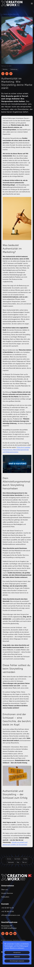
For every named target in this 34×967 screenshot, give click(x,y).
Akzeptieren (17, 952)
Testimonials (11, 862)
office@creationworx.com (10, 915)
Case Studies (17, 859)
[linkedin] (14, 933)
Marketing (5, 69)
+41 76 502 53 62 (7, 911)
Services (9, 859)
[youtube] (10, 933)
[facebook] (6, 933)
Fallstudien (5, 897)
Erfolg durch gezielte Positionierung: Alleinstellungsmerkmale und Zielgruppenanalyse (16, 450)
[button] (32, 3)
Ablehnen (17, 956)
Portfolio (25, 859)
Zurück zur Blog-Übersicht (11, 14)
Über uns (24, 862)
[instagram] (2, 933)
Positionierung (13, 69)
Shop (18, 862)
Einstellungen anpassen (17, 961)
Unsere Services (7, 893)
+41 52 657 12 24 (7, 908)
